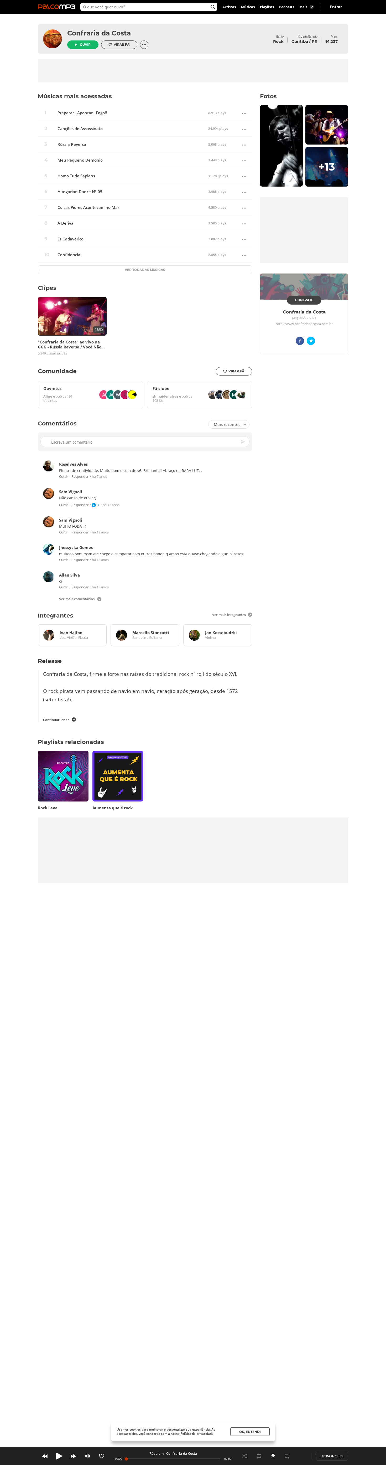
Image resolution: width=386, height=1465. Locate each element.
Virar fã (121, 45)
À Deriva (66, 223)
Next (73, 1456)
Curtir (63, 477)
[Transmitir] (301, 1456)
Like (102, 1456)
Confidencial (69, 254)
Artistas (229, 6)
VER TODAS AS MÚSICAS (145, 270)
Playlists (267, 6)
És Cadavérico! (71, 239)
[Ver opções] (144, 44)
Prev (45, 1456)
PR (314, 41)
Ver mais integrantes (229, 614)
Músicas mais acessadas (75, 96)
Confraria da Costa (99, 33)
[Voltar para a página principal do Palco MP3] (58, 6)
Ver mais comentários (77, 600)
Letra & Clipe (331, 1456)
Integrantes (55, 615)
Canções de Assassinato (80, 128)
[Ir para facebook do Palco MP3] (300, 342)
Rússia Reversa (72, 144)
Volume (87, 1456)
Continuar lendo (56, 719)
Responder (79, 477)
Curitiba (299, 41)
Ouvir (85, 45)
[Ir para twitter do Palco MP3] (311, 342)
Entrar (336, 6)
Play (59, 1456)
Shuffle (245, 1456)
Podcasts (286, 6)
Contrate (304, 300)
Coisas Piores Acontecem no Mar (88, 207)
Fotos (268, 96)
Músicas (248, 6)
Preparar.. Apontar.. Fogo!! (82, 112)
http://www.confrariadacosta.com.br (304, 324)
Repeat (259, 1456)
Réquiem (156, 1453)
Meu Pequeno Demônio (80, 160)
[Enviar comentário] (243, 442)
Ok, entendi (250, 1432)
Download (273, 1456)
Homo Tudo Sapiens (76, 175)
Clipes (47, 287)
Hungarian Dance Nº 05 (80, 191)
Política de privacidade (196, 1433)
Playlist (287, 1456)
